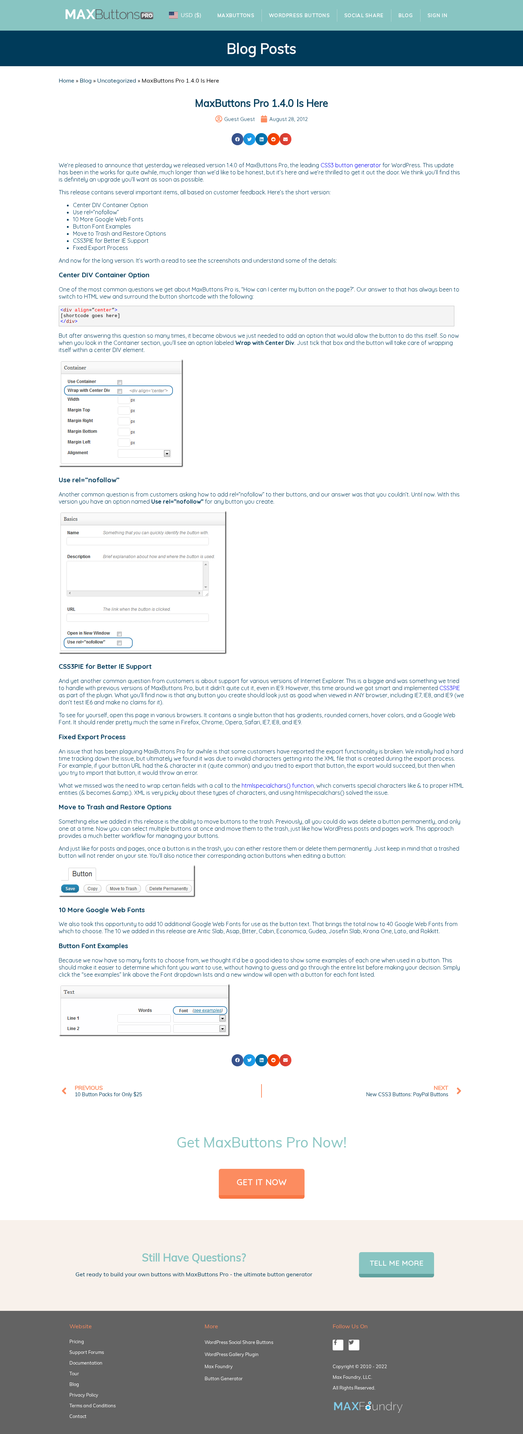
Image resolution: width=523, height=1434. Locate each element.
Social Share (364, 15)
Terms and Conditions (92, 1405)
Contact (77, 1416)
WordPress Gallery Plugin (232, 1354)
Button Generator (224, 1378)
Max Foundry (219, 1366)
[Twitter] (354, 1345)
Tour (74, 1373)
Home (66, 80)
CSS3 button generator (351, 165)
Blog (405, 15)
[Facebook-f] (338, 1345)
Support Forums (86, 1352)
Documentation (85, 1363)
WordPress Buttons (299, 15)
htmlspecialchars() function (278, 785)
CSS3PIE (449, 688)
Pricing (76, 1341)
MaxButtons (235, 15)
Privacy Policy (83, 1395)
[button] (238, 139)
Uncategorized (116, 80)
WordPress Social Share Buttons (239, 1342)
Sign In (438, 15)
